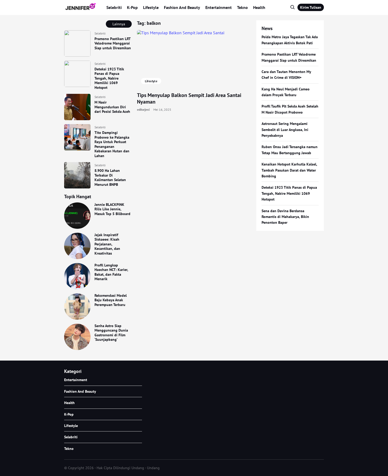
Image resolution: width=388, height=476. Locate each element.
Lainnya (118, 24)
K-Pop (132, 7)
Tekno (242, 7)
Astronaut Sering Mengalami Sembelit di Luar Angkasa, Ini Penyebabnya (285, 129)
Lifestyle (151, 7)
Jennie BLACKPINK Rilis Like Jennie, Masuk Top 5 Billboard (112, 209)
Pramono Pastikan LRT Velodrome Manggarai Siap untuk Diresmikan (112, 43)
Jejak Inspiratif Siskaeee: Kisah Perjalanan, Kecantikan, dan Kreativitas (107, 244)
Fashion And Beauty (182, 7)
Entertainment (218, 7)
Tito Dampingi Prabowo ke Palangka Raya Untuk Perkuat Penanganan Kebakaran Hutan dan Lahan (111, 144)
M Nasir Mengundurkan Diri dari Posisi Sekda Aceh (112, 107)
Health (259, 7)
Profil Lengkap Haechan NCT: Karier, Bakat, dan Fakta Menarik (111, 272)
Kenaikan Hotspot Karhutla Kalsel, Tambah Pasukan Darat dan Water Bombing (289, 170)
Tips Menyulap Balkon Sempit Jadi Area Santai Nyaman (189, 98)
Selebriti (114, 7)
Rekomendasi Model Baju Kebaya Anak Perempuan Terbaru (110, 300)
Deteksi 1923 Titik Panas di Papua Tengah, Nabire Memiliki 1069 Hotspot (109, 78)
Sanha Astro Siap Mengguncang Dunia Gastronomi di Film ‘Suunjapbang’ (111, 332)
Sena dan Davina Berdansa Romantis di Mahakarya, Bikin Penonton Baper (285, 216)
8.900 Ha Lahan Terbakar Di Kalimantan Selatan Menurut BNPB (110, 177)
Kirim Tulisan (310, 7)
